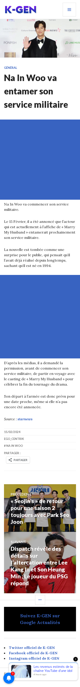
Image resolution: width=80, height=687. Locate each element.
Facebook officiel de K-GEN (33, 653)
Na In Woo (14, 445)
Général (10, 67)
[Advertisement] (40, 160)
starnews (25, 419)
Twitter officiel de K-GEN (32, 647)
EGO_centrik (14, 439)
